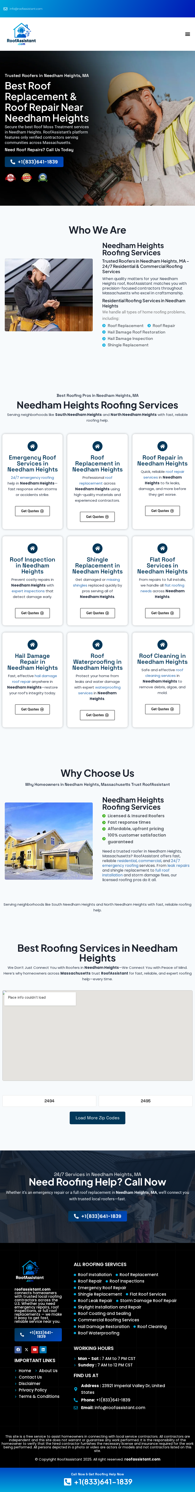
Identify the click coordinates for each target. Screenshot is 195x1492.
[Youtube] (34, 1349)
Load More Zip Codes (97, 1117)
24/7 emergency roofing (32, 477)
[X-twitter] (26, 1349)
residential (127, 861)
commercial (149, 861)
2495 (146, 1101)
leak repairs (178, 865)
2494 (49, 1101)
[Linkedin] (43, 1349)
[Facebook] (18, 1349)
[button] (187, 34)
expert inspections (28, 590)
